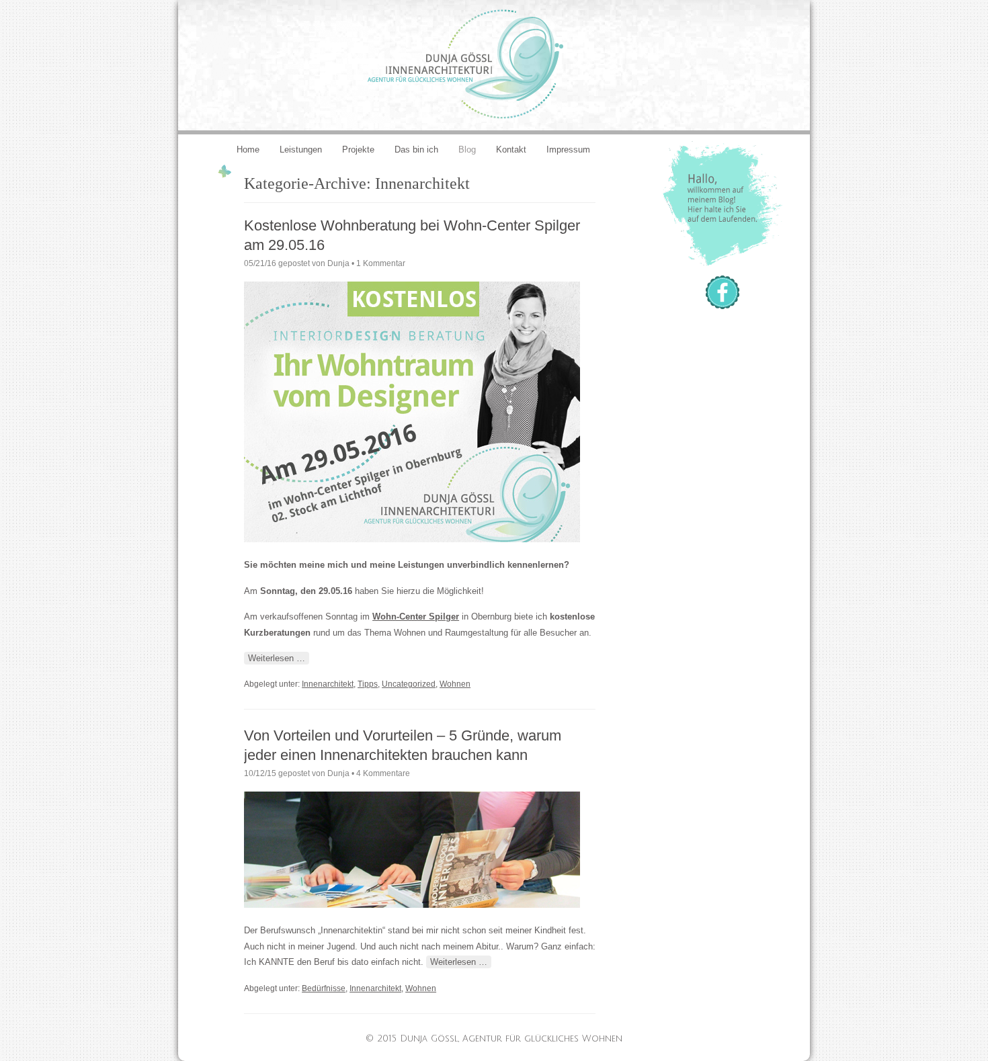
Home (248, 149)
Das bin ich (416, 149)
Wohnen (455, 684)
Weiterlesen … (276, 658)
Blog (467, 149)
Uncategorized (409, 684)
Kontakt (511, 149)
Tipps (368, 684)
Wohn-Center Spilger (415, 616)
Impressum (568, 149)
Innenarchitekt (328, 684)
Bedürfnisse (323, 988)
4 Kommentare (383, 773)
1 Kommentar (380, 263)
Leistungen (301, 149)
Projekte (358, 149)
